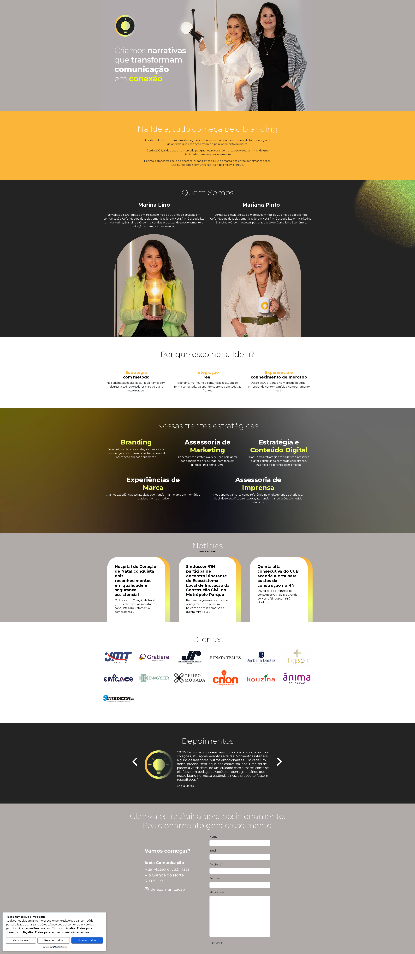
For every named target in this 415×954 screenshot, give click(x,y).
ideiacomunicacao (167, 889)
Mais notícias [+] (207, 551)
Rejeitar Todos (53, 940)
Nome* (214, 836)
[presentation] (135, 762)
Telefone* (215, 864)
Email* (213, 850)
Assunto (214, 878)
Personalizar (21, 940)
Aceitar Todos (87, 940)
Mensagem (216, 892)
